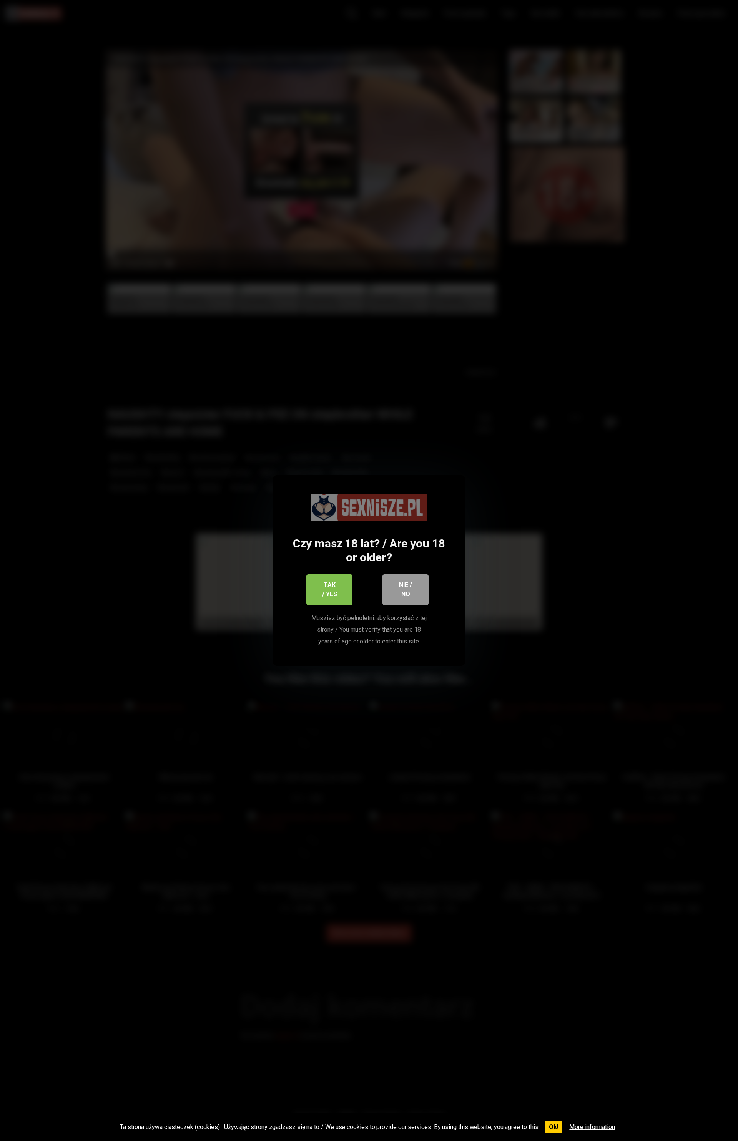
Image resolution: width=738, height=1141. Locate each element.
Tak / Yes (329, 589)
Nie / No (405, 589)
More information (592, 1127)
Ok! (553, 1127)
